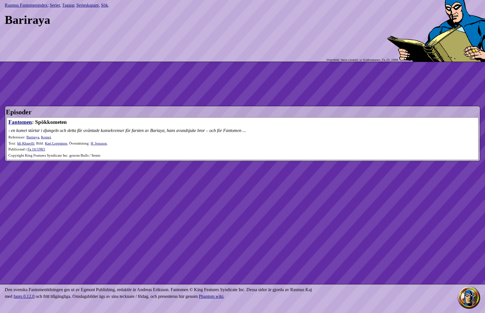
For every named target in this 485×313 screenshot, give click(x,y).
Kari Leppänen (56, 143)
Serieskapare (87, 5)
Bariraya (32, 137)
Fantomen (20, 122)
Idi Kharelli (26, 143)
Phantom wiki (211, 296)
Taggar (68, 5)
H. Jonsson (99, 143)
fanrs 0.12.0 (24, 296)
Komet (46, 137)
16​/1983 (36, 149)
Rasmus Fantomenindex (26, 5)
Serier (55, 5)
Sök (104, 5)
